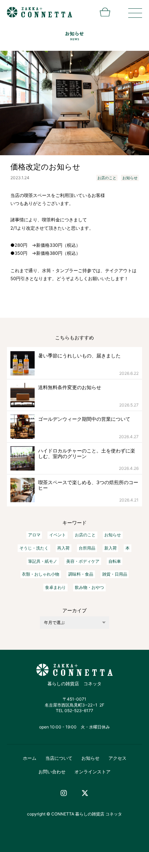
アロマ (34, 534)
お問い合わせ (51, 771)
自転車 (114, 561)
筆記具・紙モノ (42, 561)
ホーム (29, 758)
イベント (57, 534)
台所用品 (87, 548)
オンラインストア (92, 771)
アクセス (117, 758)
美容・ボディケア (82, 561)
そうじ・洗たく (34, 548)
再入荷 (63, 548)
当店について (58, 758)
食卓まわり (55, 587)
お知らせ (130, 177)
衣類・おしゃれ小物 (40, 574)
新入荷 (110, 548)
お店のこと (106, 177)
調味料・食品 (80, 574)
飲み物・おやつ (89, 587)
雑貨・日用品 (114, 574)
